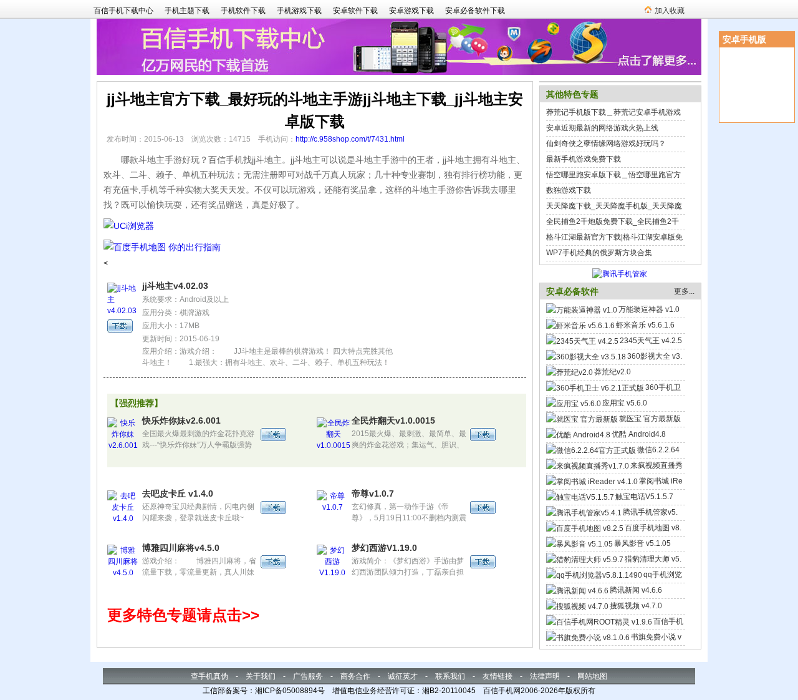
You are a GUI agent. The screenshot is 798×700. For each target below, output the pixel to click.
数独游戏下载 (568, 190)
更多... (684, 291)
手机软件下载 (243, 10)
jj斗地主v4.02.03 (175, 286)
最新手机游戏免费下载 (583, 159)
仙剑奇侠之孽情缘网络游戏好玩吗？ (606, 143)
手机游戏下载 (299, 10)
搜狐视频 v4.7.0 (636, 605)
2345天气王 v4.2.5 (651, 340)
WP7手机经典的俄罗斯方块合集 (599, 252)
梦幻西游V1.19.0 (384, 548)
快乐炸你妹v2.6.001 (181, 420)
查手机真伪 (209, 676)
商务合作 (355, 676)
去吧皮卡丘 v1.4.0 (177, 493)
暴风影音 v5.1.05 (642, 543)
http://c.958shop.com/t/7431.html (350, 139)
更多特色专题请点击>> (183, 614)
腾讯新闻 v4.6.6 (636, 590)
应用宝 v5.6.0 (624, 403)
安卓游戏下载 (411, 10)
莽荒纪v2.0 (612, 371)
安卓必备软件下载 (475, 10)
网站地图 (592, 676)
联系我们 (450, 676)
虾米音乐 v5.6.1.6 (645, 325)
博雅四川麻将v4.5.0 (180, 548)
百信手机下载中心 (123, 10)
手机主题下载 (187, 10)
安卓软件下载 (355, 10)
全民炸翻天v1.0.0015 (393, 420)
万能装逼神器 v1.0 (649, 309)
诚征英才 (403, 676)
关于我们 (261, 676)
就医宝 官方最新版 (650, 418)
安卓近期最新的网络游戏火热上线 (602, 128)
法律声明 (545, 676)
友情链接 (497, 676)
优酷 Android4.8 (639, 434)
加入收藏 (670, 10)
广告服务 (308, 676)
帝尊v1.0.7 (373, 493)
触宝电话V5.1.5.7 (644, 496)
